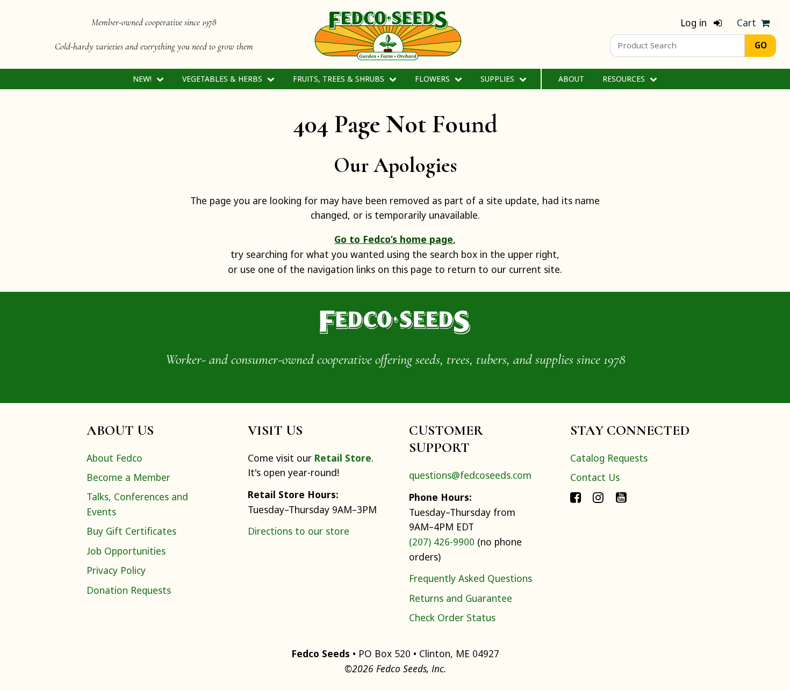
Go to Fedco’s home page (393, 239)
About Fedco (114, 457)
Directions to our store (298, 530)
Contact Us (595, 477)
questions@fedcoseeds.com (470, 475)
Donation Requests (129, 590)
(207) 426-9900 (442, 541)
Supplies (498, 79)
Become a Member (128, 477)
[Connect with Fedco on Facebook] (575, 496)
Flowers (433, 79)
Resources (624, 79)
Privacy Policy (116, 570)
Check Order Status (452, 617)
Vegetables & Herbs (223, 79)
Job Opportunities (126, 550)
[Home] (388, 34)
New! (143, 79)
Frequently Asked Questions (470, 578)
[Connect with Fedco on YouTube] (621, 496)
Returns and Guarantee (460, 598)
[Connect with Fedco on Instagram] (598, 496)
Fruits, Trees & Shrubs (339, 79)
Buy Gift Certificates (131, 530)
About (571, 79)
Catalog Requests (609, 457)
